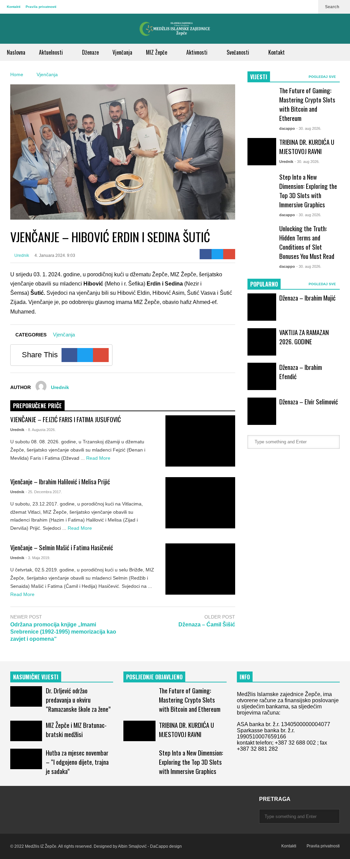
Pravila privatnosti (41, 7)
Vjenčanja (122, 52)
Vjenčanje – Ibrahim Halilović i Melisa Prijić (60, 481)
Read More (99, 458)
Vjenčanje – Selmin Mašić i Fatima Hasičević (61, 547)
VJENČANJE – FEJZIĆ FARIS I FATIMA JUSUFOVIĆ (65, 419)
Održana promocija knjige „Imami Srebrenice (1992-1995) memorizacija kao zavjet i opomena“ (63, 632)
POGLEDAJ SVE (323, 77)
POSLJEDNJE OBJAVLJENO (154, 677)
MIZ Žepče (157, 52)
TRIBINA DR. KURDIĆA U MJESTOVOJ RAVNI (306, 146)
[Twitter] (218, 254)
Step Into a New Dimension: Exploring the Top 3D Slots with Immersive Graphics (308, 190)
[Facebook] (206, 254)
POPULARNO (264, 284)
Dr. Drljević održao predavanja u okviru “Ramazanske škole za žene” (78, 699)
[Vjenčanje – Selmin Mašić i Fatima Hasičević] (200, 569)
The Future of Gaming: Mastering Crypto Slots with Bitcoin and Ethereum (307, 104)
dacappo (287, 128)
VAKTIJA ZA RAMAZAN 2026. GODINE (304, 337)
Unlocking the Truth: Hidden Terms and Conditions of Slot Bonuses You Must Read (306, 242)
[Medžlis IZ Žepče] (175, 28)
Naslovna (16, 52)
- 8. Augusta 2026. (41, 430)
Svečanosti (239, 52)
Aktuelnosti (51, 52)
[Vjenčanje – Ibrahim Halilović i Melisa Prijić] (200, 502)
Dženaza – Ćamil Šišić (206, 624)
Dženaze (90, 52)
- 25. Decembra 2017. (44, 492)
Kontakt (276, 52)
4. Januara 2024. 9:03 (55, 255)
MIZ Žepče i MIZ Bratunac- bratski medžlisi (76, 729)
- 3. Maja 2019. (38, 558)
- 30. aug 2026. (308, 128)
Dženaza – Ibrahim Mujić (307, 297)
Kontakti (14, 7)
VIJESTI (258, 77)
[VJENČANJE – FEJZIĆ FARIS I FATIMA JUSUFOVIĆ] (200, 441)
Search (332, 6)
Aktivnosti (197, 52)
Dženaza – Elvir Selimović (308, 401)
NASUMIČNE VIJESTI (35, 677)
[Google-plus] (229, 254)
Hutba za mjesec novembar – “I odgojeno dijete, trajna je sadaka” (77, 762)
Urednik (21, 255)
